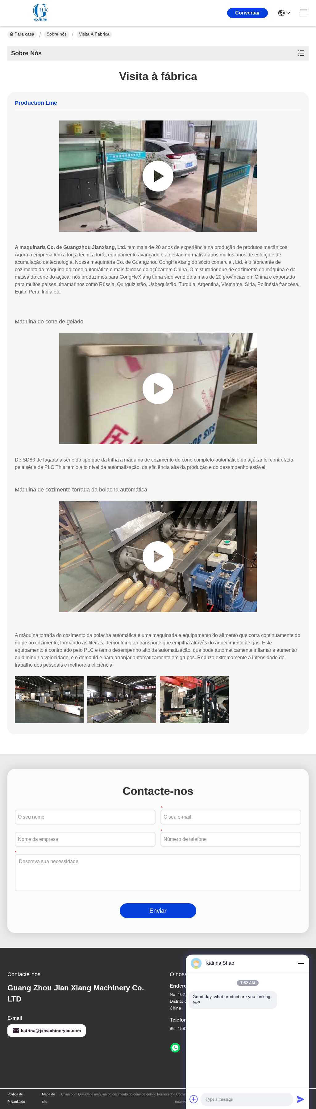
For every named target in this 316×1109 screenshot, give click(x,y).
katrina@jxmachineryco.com (51, 1030)
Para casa (24, 34)
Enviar (158, 910)
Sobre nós (57, 34)
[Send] (301, 1099)
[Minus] (300, 963)
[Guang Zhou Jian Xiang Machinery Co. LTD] (41, 13)
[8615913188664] (175, 1048)
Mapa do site (48, 1097)
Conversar (247, 12)
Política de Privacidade (16, 1097)
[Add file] (193, 1099)
